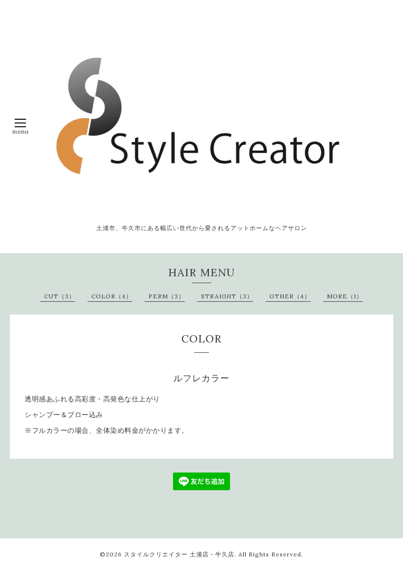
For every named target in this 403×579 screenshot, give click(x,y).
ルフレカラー (201, 378)
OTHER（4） (290, 296)
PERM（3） (166, 296)
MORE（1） (345, 296)
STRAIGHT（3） (227, 296)
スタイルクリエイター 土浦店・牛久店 (179, 554)
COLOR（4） (111, 296)
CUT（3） (59, 296)
